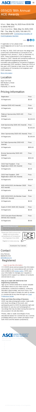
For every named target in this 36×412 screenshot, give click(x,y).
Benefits (4, 377)
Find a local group (7, 362)
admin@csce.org (6, 258)
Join (3, 375)
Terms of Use (6, 393)
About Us (4, 390)
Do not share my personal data (11, 395)
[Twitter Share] (33, 40)
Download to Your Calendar (18, 245)
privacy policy (19, 271)
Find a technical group (8, 365)
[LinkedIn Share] (31, 40)
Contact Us (5, 380)
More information (6, 73)
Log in (28, 2)
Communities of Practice (9, 360)
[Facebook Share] (28, 40)
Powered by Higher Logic (18, 408)
